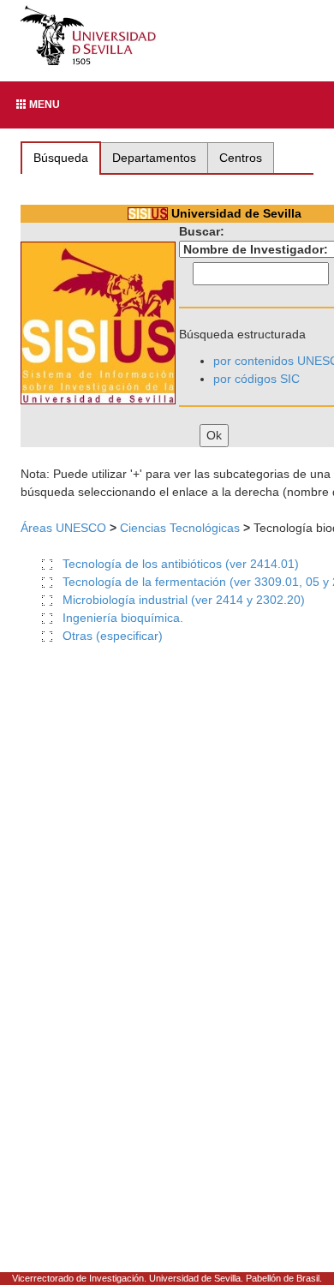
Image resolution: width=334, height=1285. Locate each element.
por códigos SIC (256, 379)
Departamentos (154, 157)
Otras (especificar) (113, 635)
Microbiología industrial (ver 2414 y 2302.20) (184, 600)
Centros (240, 157)
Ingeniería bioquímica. (123, 618)
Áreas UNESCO (63, 528)
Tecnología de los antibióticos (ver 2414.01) (181, 564)
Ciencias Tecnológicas (180, 528)
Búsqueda (60, 157)
